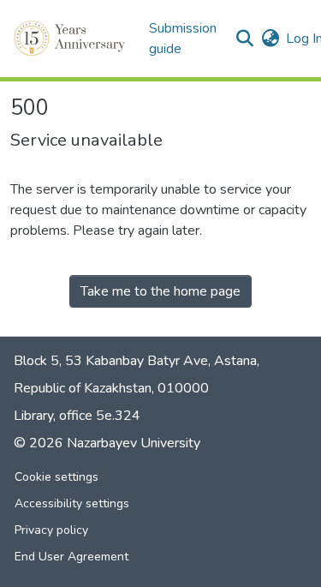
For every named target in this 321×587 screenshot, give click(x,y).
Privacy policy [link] (51, 530)
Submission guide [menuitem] (183, 38)
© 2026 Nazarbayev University (107, 443)
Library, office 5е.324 (77, 415)
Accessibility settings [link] (72, 503)
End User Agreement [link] (71, 556)
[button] (71, 38)
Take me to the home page (160, 291)
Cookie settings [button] (56, 477)
